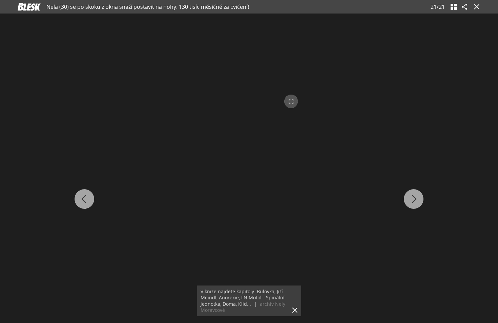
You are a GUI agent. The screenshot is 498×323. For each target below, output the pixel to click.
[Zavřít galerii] (475, 6)
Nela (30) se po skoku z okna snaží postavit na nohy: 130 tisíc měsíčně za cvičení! (147, 6)
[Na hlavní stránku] (29, 6)
